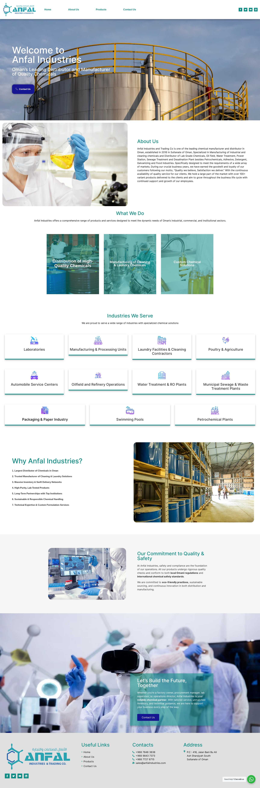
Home (47, 9)
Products (101, 9)
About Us (73, 9)
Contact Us (129, 9)
